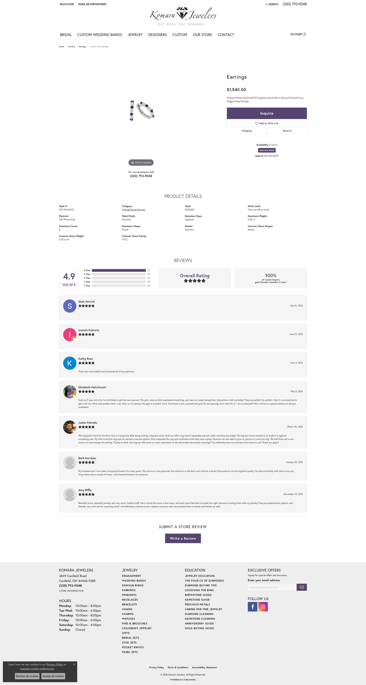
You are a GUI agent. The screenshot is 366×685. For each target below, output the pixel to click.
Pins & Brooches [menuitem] (134, 623)
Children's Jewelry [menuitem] (137, 628)
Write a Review (183, 538)
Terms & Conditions (178, 667)
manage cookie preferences (37, 668)
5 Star (87, 270)
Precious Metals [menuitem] (197, 604)
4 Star (87, 274)
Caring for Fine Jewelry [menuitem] (203, 609)
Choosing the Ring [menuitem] (199, 590)
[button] (66, 4)
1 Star (87, 285)
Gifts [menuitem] (126, 633)
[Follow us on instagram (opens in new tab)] (263, 606)
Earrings (82, 46)
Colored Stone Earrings (133, 209)
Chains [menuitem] (127, 609)
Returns (287, 130)
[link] (92, 4)
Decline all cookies (27, 676)
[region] (141, 110)
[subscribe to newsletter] (302, 587)
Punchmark (190, 680)
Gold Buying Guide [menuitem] (199, 628)
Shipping (247, 130)
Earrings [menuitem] (129, 590)
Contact (226, 34)
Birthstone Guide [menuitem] (198, 595)
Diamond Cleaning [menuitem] (199, 614)
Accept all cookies (53, 676)
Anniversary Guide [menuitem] (199, 623)
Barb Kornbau (87, 458)
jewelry (71, 46)
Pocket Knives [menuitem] (133, 647)
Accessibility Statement (204, 667)
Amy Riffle (85, 490)
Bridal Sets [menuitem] (130, 637)
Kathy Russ (85, 358)
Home (61, 46)
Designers (157, 34)
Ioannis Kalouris (88, 330)
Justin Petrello (87, 422)
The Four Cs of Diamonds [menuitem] (204, 580)
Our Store (202, 34)
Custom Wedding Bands (99, 34)
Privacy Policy (156, 667)
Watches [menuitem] (128, 618)
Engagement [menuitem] (131, 576)
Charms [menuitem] (128, 614)
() (148, 270)
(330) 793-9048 (141, 176)
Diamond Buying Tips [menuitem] (201, 585)
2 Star (87, 281)
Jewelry (135, 34)
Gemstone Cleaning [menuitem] (200, 618)
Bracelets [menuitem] (129, 604)
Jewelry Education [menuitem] (200, 576)
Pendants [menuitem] (129, 595)
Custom (180, 34)
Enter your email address (264, 580)
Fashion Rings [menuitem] (132, 585)
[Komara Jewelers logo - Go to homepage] (183, 16)
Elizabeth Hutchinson (92, 387)
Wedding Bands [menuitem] (134, 580)
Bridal (66, 34)
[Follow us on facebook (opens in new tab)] (252, 606)
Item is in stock (267, 150)
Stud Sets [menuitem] (129, 642)
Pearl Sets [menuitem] (130, 652)
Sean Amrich (86, 301)
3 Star (87, 278)
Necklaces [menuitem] (130, 599)
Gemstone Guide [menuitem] (197, 599)
